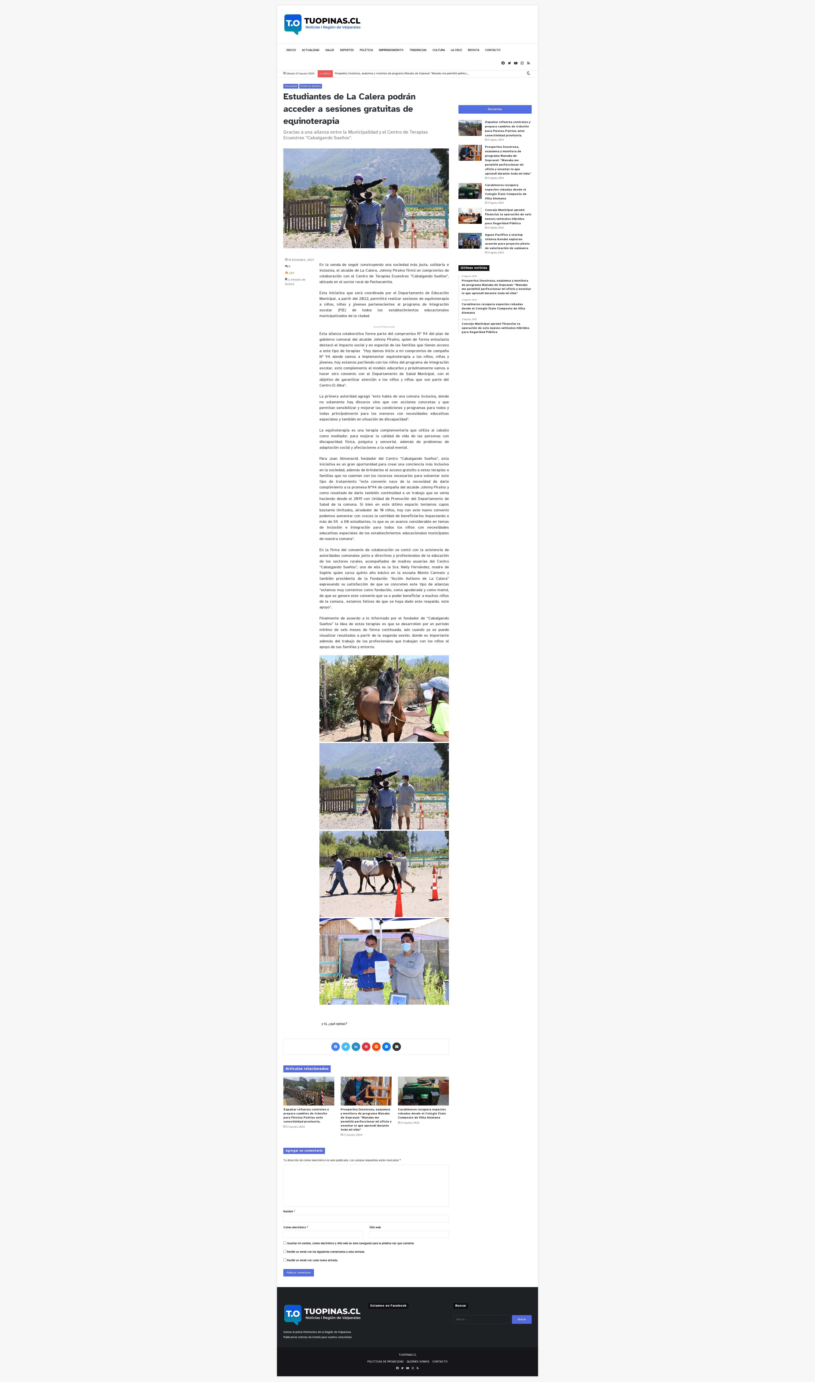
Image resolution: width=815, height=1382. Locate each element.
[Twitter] (509, 63)
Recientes (495, 109)
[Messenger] (386, 1046)
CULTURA (439, 50)
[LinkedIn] (356, 1046)
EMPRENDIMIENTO (391, 50)
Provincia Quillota (311, 86)
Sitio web (375, 1227)
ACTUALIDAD (310, 50)
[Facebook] (503, 63)
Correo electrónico (295, 1227)
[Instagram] (522, 63)
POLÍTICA (366, 50)
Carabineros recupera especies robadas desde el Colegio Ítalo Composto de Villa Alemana (422, 1113)
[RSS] (528, 63)
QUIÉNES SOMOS (418, 1361)
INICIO (291, 50)
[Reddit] (376, 1046)
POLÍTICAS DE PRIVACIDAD (385, 1361)
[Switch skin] (528, 73)
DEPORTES (347, 50)
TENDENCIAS (418, 50)
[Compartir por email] (396, 1046)
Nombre (289, 1211)
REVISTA (473, 50)
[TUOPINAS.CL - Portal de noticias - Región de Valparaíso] (322, 24)
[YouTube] (516, 63)
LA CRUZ (456, 50)
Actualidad (291, 86)
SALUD (329, 50)
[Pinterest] (366, 1046)
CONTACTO (492, 50)
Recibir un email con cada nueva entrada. (312, 1260)
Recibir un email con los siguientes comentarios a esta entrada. (326, 1252)
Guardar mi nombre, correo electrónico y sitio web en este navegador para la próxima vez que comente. (350, 1243)
